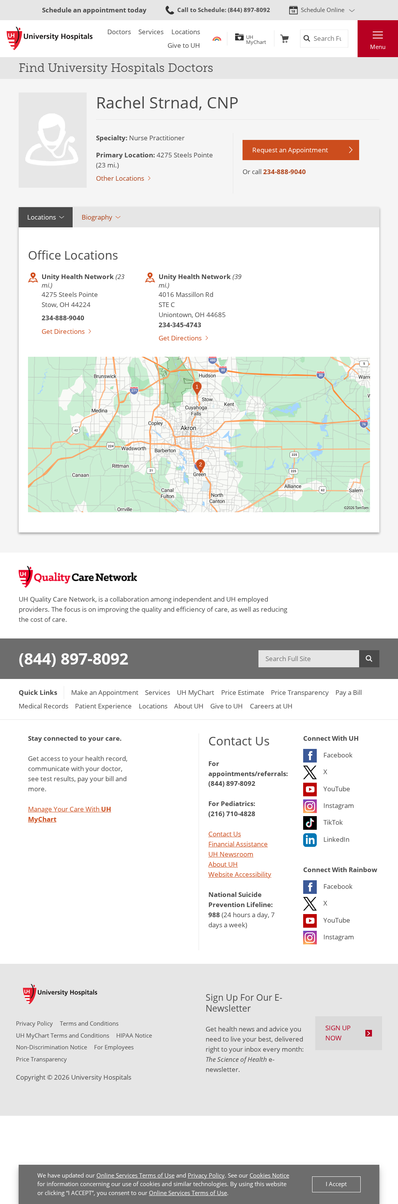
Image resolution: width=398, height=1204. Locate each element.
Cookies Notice (269, 1175)
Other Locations (120, 178)
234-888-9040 (284, 171)
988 (214, 914)
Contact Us (224, 833)
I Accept (336, 1184)
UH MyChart (256, 38)
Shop (284, 38)
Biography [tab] (97, 217)
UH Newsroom (230, 854)
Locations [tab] (41, 217)
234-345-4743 (180, 324)
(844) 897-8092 (73, 658)
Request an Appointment (290, 149)
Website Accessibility (239, 874)
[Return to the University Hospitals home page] (50, 38)
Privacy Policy (206, 1175)
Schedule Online (322, 10)
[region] (199, 434)
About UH (223, 864)
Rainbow (217, 38)
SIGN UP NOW (338, 1032)
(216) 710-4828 (231, 813)
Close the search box (352, 38)
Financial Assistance (238, 843)
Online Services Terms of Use (135, 1175)
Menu (378, 47)
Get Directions (63, 331)
